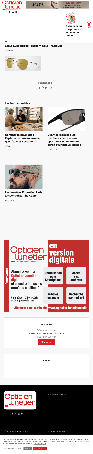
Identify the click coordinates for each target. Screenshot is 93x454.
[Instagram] (18, 413)
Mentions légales (58, 394)
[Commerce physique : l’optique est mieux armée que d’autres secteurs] (24, 119)
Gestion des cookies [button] (13, 448)
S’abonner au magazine (16, 431)
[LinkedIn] (22, 413)
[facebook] (10, 12)
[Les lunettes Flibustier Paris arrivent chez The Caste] (24, 177)
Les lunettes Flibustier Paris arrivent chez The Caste (23, 194)
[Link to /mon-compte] (88, 25)
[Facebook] (12, 413)
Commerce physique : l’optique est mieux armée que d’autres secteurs (22, 138)
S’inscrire (46, 342)
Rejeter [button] (28, 448)
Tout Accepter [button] (39, 448)
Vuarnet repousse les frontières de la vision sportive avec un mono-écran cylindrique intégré (64, 140)
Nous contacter (57, 431)
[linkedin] (16, 12)
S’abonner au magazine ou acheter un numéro (74, 30)
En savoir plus (40, 444)
